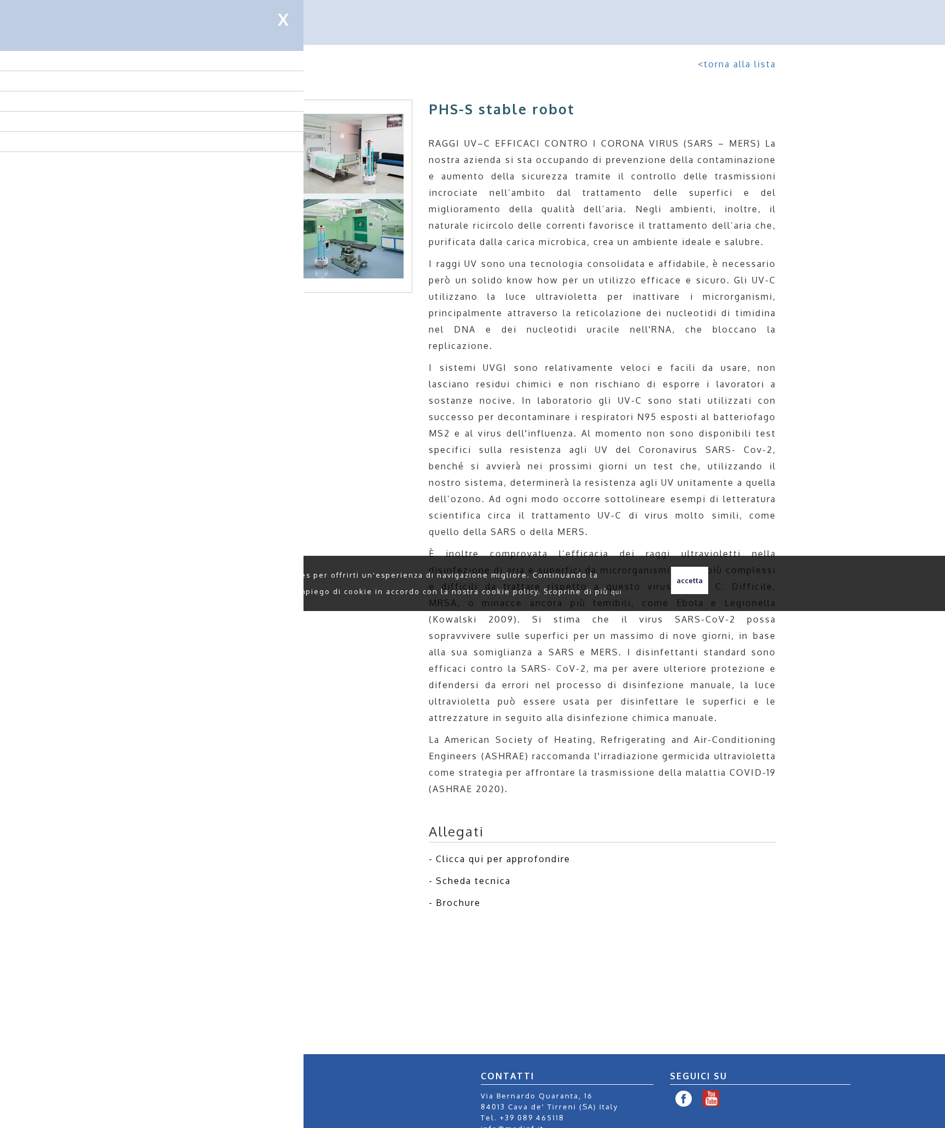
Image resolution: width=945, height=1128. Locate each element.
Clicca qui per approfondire (503, 858)
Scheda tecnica (473, 880)
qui (616, 591)
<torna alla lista (737, 64)
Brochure (458, 902)
